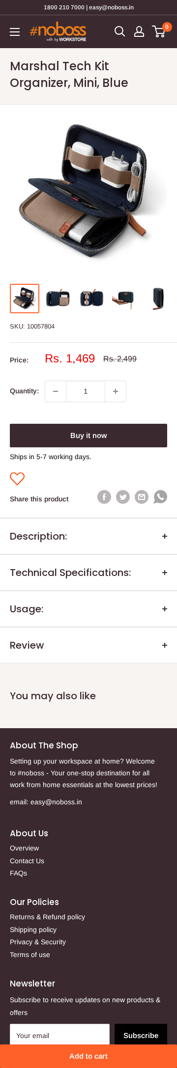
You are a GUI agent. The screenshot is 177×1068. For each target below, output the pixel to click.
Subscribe (140, 1035)
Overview (24, 848)
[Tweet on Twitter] (123, 497)
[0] (159, 31)
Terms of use (30, 954)
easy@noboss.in (56, 802)
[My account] (139, 31)
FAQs (18, 873)
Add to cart (88, 1056)
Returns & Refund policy (47, 917)
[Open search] (120, 31)
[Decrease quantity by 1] (55, 391)
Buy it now (88, 435)
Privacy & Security (38, 942)
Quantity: (24, 391)
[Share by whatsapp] (160, 499)
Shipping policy (33, 929)
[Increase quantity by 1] (115, 391)
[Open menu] (15, 32)
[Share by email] (141, 497)
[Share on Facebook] (104, 497)
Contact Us (27, 861)
